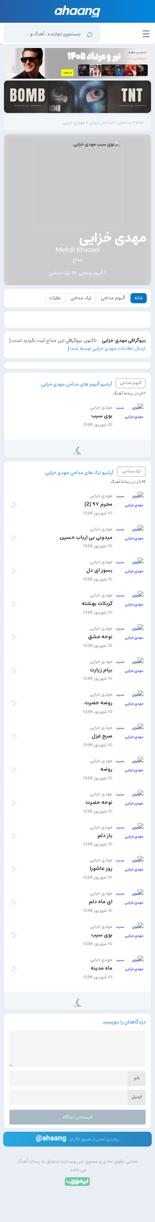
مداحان (125, 122)
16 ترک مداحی (62, 273)
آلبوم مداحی (113, 298)
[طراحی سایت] (77, 1181)
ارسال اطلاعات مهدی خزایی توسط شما (108, 348)
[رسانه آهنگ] (77, 11)
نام (137, 1078)
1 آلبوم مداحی (92, 273)
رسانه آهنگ (28, 1161)
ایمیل (136, 1097)
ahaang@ (51, 1138)
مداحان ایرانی (101, 122)
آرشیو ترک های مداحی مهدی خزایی (79, 473)
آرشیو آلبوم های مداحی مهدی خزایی (76, 384)
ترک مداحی (81, 298)
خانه (140, 122)
